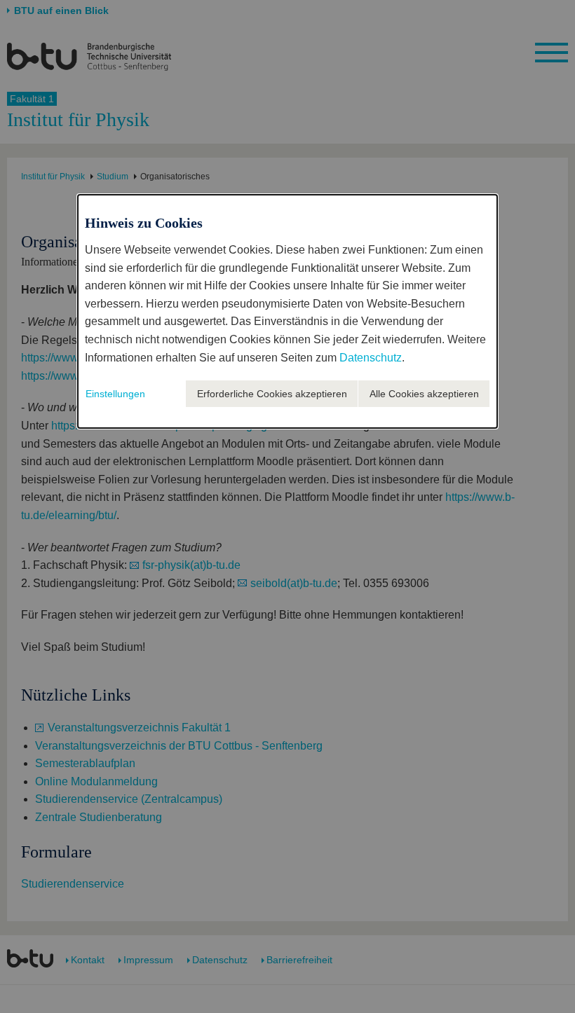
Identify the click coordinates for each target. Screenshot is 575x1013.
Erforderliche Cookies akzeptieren (272, 393)
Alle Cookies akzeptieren (424, 393)
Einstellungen (115, 393)
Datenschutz (370, 358)
